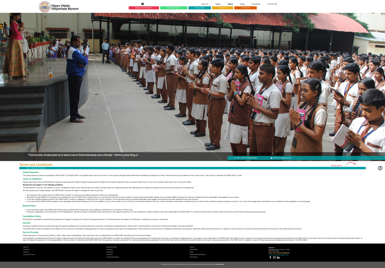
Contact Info (272, 4)
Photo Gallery (193, 249)
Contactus (109, 254)
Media (242, 4)
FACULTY (223, 8)
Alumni (230, 4)
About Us (204, 4)
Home (28, 168)
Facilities (26, 252)
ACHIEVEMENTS (174, 8)
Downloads (256, 4)
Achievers (109, 249)
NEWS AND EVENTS (143, 8)
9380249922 (285, 253)
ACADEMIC (245, 8)
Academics (26, 249)
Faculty (192, 247)
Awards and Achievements (198, 254)
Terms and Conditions (112, 257)
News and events (111, 247)
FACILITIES (199, 8)
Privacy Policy (194, 257)
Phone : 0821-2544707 (275, 253)
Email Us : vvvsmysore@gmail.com (278, 255)
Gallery (218, 4)
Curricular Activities (29, 254)
